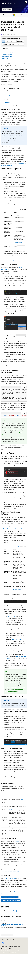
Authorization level (18, 242)
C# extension (7, 106)
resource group (11, 616)
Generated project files (12, 261)
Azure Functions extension (12, 98)
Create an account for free (17, 90)
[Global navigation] (1, 15)
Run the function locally (7, 56)
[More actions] (26, 18)
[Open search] (21, 15)
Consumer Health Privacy (7, 950)
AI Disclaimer (4, 946)
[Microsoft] (14, 15)
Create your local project (7, 54)
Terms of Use (18, 950)
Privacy (9, 948)
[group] (14, 395)
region (15, 574)
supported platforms (9, 95)
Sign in (25, 14)
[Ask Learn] (23, 18)
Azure (7, 18)
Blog (19, 946)
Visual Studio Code (8, 93)
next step (17, 841)
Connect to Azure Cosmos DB (10, 897)
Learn (2, 18)
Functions (12, 18)
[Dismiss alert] (26, 2)
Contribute (3, 948)
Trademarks (3, 952)
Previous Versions (13, 946)
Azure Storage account (18, 639)
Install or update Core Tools (8, 52)
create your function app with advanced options (13, 529)
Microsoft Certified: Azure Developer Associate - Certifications (12, 925)
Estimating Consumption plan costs (10, 871)
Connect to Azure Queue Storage (11, 900)
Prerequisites (5, 51)
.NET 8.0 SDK (7, 103)
